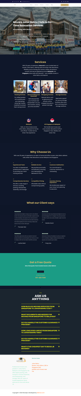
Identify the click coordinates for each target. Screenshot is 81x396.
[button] (61, 1)
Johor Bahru (35, 363)
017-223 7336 (40, 277)
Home (26, 4)
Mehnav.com (41, 393)
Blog (52, 4)
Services (36, 4)
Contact (47, 4)
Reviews (41, 4)
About (31, 4)
